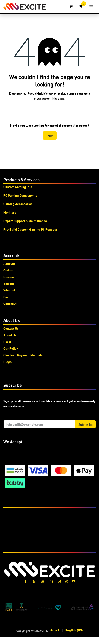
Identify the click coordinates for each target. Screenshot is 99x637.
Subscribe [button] (85, 424)
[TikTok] (60, 581)
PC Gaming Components (20, 195)
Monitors (9, 212)
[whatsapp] (66, 581)
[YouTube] (43, 581)
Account (9, 263)
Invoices (9, 277)
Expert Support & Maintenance (25, 221)
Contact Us (11, 328)
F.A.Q (7, 342)
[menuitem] (54, 630)
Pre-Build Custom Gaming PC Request (30, 229)
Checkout (10, 303)
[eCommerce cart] (71, 6)
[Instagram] (51, 581)
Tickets (8, 283)
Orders (8, 270)
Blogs (7, 362)
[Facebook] (25, 581)
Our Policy (10, 348)
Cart (6, 297)
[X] (34, 581)
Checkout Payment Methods (23, 355)
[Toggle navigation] (91, 6)
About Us (9, 335)
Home (50, 135)
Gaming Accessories (17, 204)
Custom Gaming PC (16, 187)
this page (57, 98)
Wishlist (9, 290)
